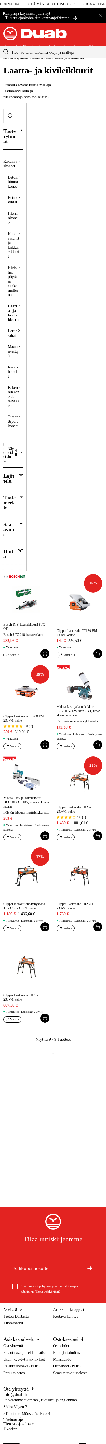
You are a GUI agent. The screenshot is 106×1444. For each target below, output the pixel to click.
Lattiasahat (12, 333)
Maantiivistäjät (13, 351)
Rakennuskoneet (10, 163)
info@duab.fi (15, 1394)
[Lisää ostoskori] (44, 653)
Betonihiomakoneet (13, 181)
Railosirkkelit (13, 371)
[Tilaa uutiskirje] (89, 1268)
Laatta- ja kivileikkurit (13, 313)
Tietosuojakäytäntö (47, 1291)
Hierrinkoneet (13, 218)
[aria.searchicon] (6, 52)
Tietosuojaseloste (18, 1423)
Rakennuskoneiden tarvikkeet (13, 396)
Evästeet (10, 1428)
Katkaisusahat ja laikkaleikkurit (13, 245)
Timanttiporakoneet (13, 421)
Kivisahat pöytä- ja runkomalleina (13, 281)
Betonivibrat (13, 200)
